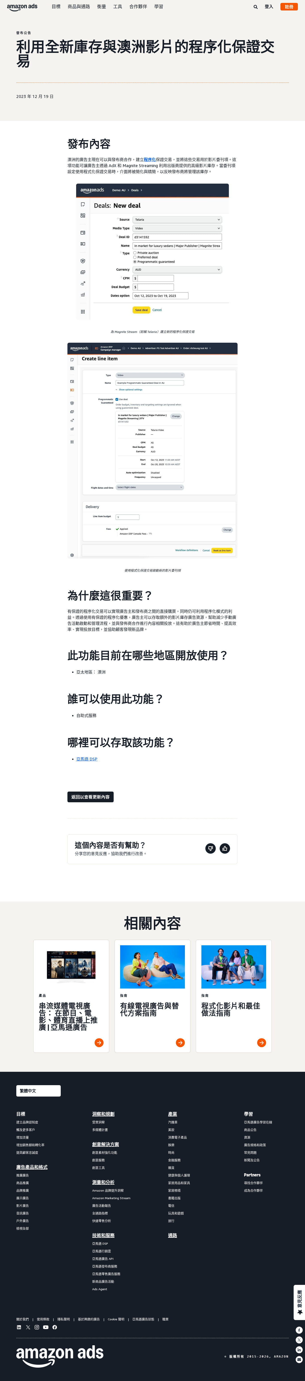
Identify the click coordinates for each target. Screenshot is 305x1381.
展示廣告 (22, 1198)
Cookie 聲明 (116, 1319)
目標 (56, 6)
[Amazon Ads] (18, 6)
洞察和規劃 (103, 1114)
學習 (158, 6)
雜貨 (171, 1167)
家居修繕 (174, 1190)
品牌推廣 (22, 1190)
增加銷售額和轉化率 (30, 1145)
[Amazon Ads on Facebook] (54, 1328)
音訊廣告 (22, 1213)
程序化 (150, 159)
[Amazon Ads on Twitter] (28, 1328)
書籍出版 (174, 1198)
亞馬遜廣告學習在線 (258, 1122)
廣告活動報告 (101, 1205)
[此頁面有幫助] (224, 849)
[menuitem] (38, 1201)
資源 (247, 1137)
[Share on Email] (299, 1359)
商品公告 (250, 1130)
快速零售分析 (101, 1221)
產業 (172, 1114)
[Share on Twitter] (299, 1340)
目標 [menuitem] (20, 1114)
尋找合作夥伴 (253, 1183)
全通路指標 (100, 1213)
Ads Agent (99, 1289)
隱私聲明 (63, 1319)
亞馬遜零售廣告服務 (106, 1274)
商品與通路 (79, 6)
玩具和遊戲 (176, 1213)
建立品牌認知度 (27, 1122)
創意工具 (98, 1167)
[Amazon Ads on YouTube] (45, 1328)
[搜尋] (256, 7)
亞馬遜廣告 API (102, 1259)
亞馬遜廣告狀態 (143, 1319)
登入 (269, 6)
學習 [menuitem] (248, 1114)
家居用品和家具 (179, 1183)
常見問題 (250, 1152)
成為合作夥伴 (253, 1190)
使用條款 (43, 1319)
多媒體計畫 (100, 1130)
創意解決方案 (105, 1144)
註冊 (289, 6)
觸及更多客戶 (25, 1130)
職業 (165, 1319)
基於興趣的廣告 (89, 1319)
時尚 (171, 1152)
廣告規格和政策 (255, 1145)
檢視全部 (22, 1228)
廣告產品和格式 (32, 1167)
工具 (117, 6)
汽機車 (173, 1122)
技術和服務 (103, 1235)
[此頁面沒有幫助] (210, 849)
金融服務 (174, 1160)
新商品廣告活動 (103, 1281)
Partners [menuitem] (252, 1175)
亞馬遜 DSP (86, 759)
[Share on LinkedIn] (299, 1349)
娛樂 (171, 1145)
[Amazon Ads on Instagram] (37, 1328)
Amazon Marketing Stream (111, 1198)
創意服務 (98, 1160)
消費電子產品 (177, 1137)
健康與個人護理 (179, 1175)
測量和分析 (103, 1182)
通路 (172, 1235)
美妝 (171, 1130)
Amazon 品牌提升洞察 (108, 1190)
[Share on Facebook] (299, 1330)
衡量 (101, 6)
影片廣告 (22, 1205)
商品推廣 (22, 1183)
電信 (171, 1205)
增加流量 (22, 1137)
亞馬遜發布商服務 (104, 1266)
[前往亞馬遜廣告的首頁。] (59, 1356)
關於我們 (22, 1319)
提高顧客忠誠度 (27, 1152)
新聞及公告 (252, 1160)
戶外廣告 (22, 1221)
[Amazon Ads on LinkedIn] (19, 1328)
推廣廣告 (22, 1175)
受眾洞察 (98, 1122)
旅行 (171, 1221)
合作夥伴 (138, 6)
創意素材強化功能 (104, 1152)
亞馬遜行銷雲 (101, 1251)
